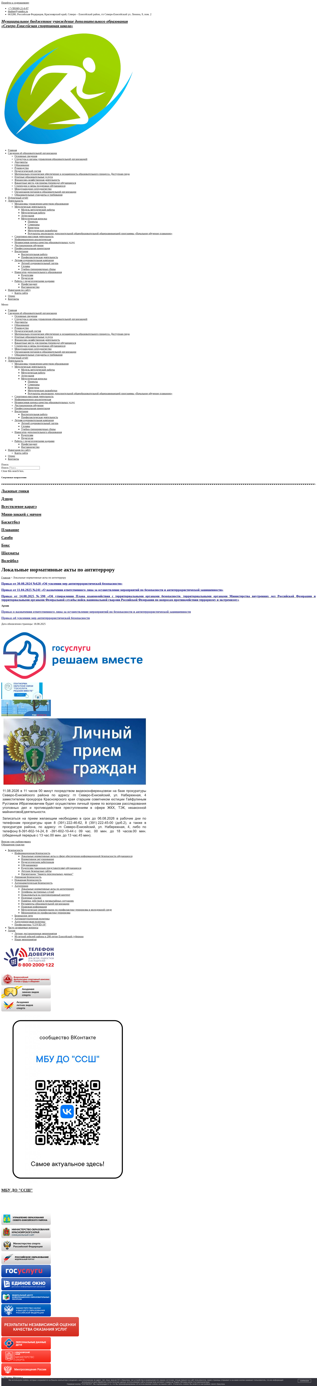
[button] (158, 304)
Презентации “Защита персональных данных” (47, 874)
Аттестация (27, 215)
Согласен (304, 1381)
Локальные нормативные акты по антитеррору (47, 888)
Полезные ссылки (31, 897)
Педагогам (27, 278)
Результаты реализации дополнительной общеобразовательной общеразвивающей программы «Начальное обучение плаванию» (100, 233)
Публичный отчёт (18, 197)
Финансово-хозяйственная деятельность (37, 180)
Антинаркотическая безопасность (34, 883)
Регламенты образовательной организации (45, 903)
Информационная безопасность (32, 853)
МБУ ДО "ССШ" (17, 1190)
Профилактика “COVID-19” (30, 924)
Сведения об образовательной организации (32, 153)
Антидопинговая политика (30, 921)
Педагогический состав (28, 171)
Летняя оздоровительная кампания (34, 260)
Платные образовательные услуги (34, 177)
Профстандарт (29, 284)
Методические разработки (42, 230)
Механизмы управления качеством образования (42, 203)
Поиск (5, 467)
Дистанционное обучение (29, 245)
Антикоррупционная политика (32, 918)
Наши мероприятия (25, 939)
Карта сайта (21, 293)
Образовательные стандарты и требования (38, 194)
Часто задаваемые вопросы (23, 927)
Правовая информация (34, 906)
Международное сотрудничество (33, 188)
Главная (12, 150)
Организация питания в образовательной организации (45, 191)
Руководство (22, 168)
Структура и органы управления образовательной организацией (51, 159)
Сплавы (25, 266)
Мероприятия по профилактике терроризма (45, 912)
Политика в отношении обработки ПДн (23, 1197)
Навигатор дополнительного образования (38, 272)
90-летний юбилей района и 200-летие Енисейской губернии (49, 936)
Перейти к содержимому (15, 2)
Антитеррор (21, 885)
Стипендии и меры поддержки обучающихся (40, 185)
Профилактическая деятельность (39, 257)
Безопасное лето (24, 915)
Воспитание (21, 251)
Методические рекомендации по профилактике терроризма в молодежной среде (66, 909)
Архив (11, 930)
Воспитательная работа (34, 254)
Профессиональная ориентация (32, 248)
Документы (21, 162)
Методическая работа (33, 212)
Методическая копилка (34, 218)
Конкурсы (33, 227)
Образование (22, 165)
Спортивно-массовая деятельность (34, 236)
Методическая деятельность (30, 206)
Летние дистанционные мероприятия (36, 933)
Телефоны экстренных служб (37, 891)
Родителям (27, 275)
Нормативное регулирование (37, 859)
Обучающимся (29, 865)
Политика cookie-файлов (15, 1208)
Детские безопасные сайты (36, 871)
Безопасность (15, 850)
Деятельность (15, 200)
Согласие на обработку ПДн (17, 1202)
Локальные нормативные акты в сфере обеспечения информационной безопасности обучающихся (76, 856)
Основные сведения (26, 156)
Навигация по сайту (19, 290)
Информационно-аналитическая (33, 239)
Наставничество (30, 287)
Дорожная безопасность (28, 877)
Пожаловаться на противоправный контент (45, 894)
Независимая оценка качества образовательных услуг (45, 242)
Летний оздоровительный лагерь (39, 263)
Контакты (13, 299)
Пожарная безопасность (28, 880)
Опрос (11, 296)
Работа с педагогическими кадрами (34, 281)
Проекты (33, 221)
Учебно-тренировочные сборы (38, 269)
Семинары (34, 224)
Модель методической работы (38, 209)
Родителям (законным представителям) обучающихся (51, 868)
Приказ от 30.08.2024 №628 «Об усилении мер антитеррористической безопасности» (62, 583)
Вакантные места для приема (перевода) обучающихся (45, 182)
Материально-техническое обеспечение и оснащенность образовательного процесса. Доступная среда (72, 174)
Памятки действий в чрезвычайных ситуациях (47, 900)
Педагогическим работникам (37, 862)
